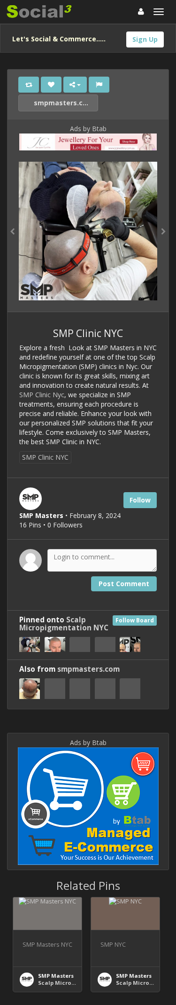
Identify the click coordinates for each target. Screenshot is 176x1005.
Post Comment (124, 583)
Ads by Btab (88, 128)
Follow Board (134, 620)
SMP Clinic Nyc (41, 394)
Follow (140, 499)
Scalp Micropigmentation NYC (63, 624)
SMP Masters (56, 975)
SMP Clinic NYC (45, 457)
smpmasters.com (62, 102)
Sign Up (145, 39)
